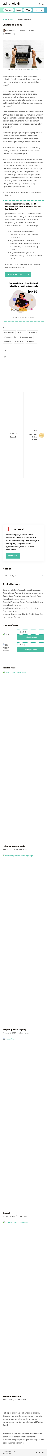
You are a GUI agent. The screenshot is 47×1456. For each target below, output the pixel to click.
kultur (21, 332)
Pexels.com (33, 70)
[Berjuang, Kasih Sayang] (23, 940)
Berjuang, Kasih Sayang (14, 1029)
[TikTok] (40, 1452)
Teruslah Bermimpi (12, 1396)
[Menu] (43, 4)
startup (19, 342)
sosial (7, 342)
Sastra (8, 34)
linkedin (33, 332)
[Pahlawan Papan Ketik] (23, 757)
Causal (6, 1213)
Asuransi (8, 10)
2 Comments (21, 849)
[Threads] (43, 1452)
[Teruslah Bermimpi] (23, 1307)
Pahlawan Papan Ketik (14, 846)
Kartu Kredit (27, 10)
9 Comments (20, 1400)
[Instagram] (36, 1452)
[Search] (39, 4)
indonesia (9, 332)
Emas (18, 10)
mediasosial (10, 337)
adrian (11, 4)
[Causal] (23, 1123)
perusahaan (26, 337)
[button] (22, 632)
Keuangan (38, 10)
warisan (31, 342)
